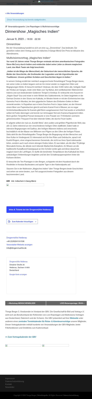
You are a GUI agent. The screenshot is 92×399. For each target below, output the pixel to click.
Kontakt (8, 384)
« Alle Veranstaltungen (14, 13)
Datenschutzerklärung (14, 381)
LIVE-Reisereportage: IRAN (72, 303)
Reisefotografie (42, 395)
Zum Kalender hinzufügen (22, 221)
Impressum (10, 378)
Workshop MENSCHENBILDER (21, 303)
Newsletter (9, 387)
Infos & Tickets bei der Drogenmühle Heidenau (30, 209)
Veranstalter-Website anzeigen (19, 244)
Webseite (74, 318)
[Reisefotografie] (45, 1)
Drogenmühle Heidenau (16, 237)
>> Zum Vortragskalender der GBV (20, 337)
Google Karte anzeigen (18, 274)
